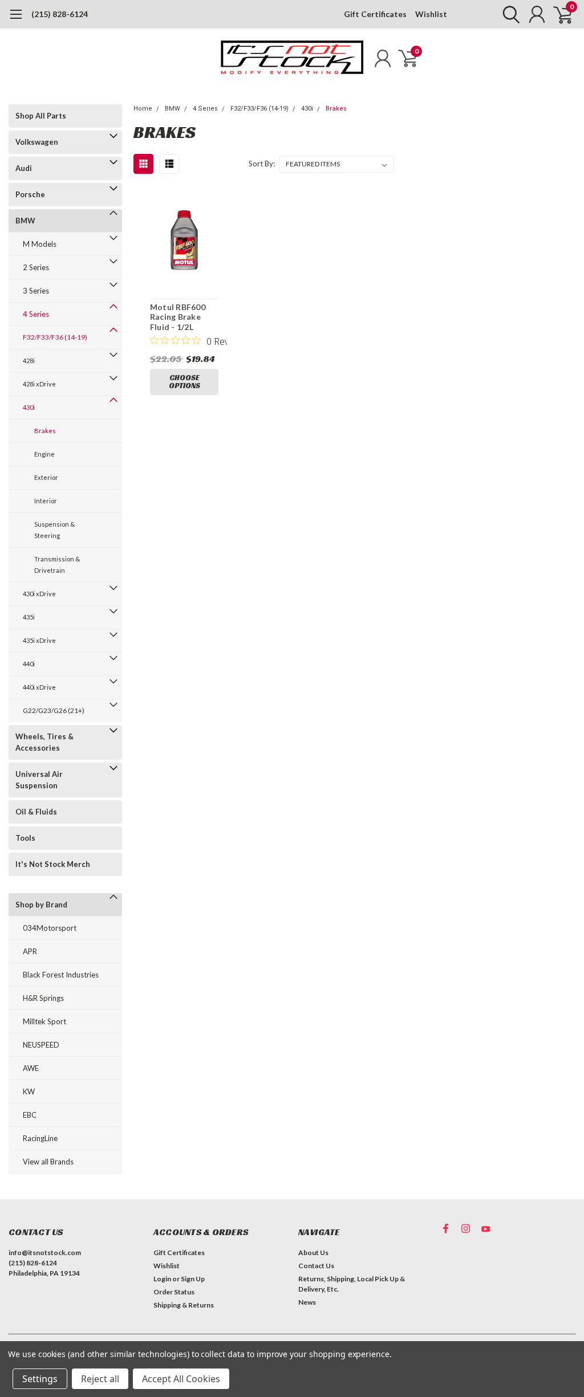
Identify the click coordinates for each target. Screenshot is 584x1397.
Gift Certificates (375, 14)
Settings (40, 1378)
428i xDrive (39, 384)
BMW (25, 220)
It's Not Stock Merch (52, 864)
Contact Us (316, 1265)
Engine (44, 454)
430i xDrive (39, 593)
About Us (313, 1252)
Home (142, 108)
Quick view (184, 242)
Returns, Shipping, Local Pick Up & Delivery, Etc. (351, 1283)
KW (29, 1091)
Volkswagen (36, 141)
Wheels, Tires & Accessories (44, 742)
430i (29, 407)
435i (29, 617)
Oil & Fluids (36, 811)
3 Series (36, 290)
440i (29, 663)
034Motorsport (49, 927)
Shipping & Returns (183, 1305)
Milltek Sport (44, 1021)
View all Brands (48, 1161)
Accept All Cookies (181, 1378)
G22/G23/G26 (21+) (53, 710)
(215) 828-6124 (59, 14)
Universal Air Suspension (39, 779)
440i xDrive (39, 687)
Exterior (46, 477)
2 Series (36, 267)
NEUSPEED (41, 1044)
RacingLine (40, 1138)
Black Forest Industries (61, 974)
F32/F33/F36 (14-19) (55, 337)
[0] (558, 14)
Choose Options (184, 381)
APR (30, 951)
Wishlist (431, 14)
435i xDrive (39, 640)
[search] (508, 14)
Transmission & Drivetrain (57, 564)
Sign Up (193, 1278)
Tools (25, 837)
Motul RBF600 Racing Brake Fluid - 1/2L (177, 317)
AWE (31, 1068)
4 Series (36, 314)
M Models (39, 244)
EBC (29, 1114)
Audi (23, 168)
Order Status (173, 1292)
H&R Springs (43, 998)
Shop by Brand (41, 904)
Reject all (100, 1378)
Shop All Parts (40, 115)
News (307, 1302)
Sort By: (262, 163)
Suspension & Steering (54, 529)
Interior (45, 500)
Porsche (30, 194)
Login (162, 1278)
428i (29, 360)
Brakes (45, 430)
